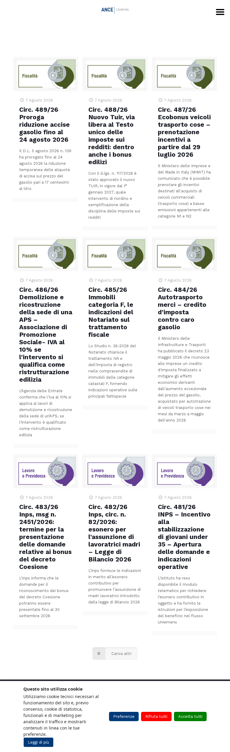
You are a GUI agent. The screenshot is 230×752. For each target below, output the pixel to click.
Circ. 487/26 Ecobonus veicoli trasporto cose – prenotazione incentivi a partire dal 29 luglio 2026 (184, 132)
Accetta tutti (190, 716)
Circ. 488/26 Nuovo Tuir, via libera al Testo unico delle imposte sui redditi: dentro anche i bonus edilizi (111, 136)
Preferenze (123, 716)
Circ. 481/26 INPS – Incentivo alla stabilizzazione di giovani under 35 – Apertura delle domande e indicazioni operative (184, 536)
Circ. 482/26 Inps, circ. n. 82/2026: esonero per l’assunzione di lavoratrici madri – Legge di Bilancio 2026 (114, 533)
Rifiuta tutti (156, 716)
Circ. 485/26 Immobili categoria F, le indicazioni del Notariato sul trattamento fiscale (110, 312)
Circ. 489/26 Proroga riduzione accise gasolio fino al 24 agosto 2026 (44, 124)
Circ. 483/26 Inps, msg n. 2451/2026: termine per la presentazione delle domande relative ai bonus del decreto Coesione (45, 536)
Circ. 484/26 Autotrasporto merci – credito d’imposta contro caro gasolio (182, 308)
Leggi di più (38, 742)
